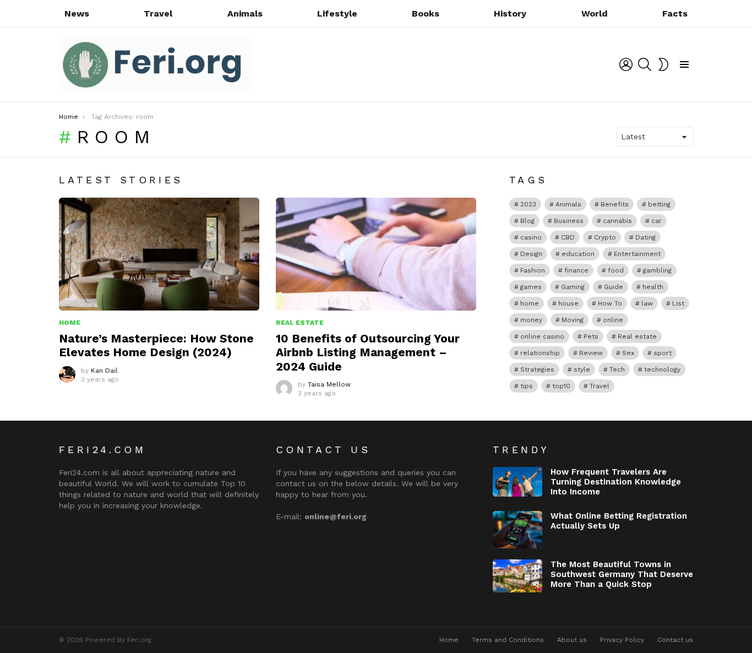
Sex (628, 353)
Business (569, 221)
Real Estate (300, 322)
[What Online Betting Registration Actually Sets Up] (517, 529)
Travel (158, 13)
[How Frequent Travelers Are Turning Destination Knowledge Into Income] (517, 482)
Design (531, 254)
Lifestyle (337, 13)
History (510, 13)
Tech (617, 369)
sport (662, 353)
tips (526, 386)
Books (425, 13)
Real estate (637, 336)
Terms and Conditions (508, 640)
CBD (568, 237)
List (678, 303)
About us (572, 640)
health (652, 287)
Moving (573, 320)
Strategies (537, 369)
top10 (561, 386)
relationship (540, 353)
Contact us (675, 640)
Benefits (615, 204)
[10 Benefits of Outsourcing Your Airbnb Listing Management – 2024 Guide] (376, 254)
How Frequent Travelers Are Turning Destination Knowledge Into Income (616, 482)
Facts (675, 13)
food (616, 270)
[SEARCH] (644, 64)
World (594, 13)
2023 (528, 204)
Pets (591, 336)
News (76, 13)
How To (610, 303)
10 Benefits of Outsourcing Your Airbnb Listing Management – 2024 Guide (368, 352)
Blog (527, 221)
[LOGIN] (626, 64)
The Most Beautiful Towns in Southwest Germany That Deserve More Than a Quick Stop (622, 574)
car (656, 221)
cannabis (617, 221)
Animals (245, 13)
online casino (542, 336)
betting (659, 204)
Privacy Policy (622, 640)
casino (531, 237)
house (568, 303)
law (647, 303)
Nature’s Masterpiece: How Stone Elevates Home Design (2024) (156, 345)
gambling (657, 270)
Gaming (573, 287)
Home (69, 322)
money (531, 320)
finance (576, 270)
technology (662, 369)
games (531, 287)
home (529, 303)
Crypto (605, 237)
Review (591, 353)
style (582, 369)
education (578, 254)
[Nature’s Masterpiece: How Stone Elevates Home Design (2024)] (159, 254)
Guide (613, 287)
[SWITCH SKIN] (663, 64)
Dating (645, 237)
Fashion (532, 270)
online (613, 320)
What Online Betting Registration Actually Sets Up (619, 521)
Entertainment (637, 254)
